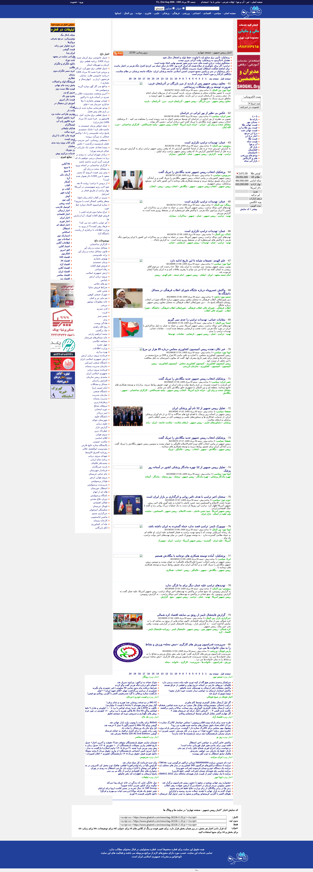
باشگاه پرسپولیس (98, 495)
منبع (172, 597)
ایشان (203, 275)
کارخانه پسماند (100, 520)
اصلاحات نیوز (64, 239)
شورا (147, 307)
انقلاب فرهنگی (224, 307)
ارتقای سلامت (181, 422)
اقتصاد (228, 632)
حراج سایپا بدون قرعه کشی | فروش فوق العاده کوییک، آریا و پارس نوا (91, 215)
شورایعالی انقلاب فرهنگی (173, 307)
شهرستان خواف (99, 420)
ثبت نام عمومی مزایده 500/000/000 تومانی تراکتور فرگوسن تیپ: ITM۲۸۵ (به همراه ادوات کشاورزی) (181, 762)
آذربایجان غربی (175, 101)
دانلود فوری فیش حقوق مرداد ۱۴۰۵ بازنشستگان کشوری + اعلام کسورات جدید (119, 753)
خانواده (175, 662)
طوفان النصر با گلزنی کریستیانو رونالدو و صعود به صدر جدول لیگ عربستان (195, 793)
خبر (247, 2)
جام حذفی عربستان (98, 474)
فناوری (148, 13)
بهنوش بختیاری (100, 258)
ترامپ (227, 154)
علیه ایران (218, 540)
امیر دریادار (102, 413)
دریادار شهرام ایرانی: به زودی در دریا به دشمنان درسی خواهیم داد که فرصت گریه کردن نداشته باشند (92, 158)
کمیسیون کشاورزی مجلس (191, 363)
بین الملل (128, 13)
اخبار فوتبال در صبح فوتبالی (220, 697)
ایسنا (228, 322)
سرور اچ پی (69, 92)
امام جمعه (179, 275)
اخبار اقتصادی (63, 214)
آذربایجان (156, 101)
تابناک (228, 234)
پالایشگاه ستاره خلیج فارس (94, 445)
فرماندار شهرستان (98, 470)
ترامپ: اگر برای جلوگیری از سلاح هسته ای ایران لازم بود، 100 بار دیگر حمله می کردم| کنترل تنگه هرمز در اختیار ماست (172, 65)
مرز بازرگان (204, 101)
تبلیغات (145, 777)
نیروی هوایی (101, 434)
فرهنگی (176, 13)
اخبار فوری (65, 221)
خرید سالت (69, 131)
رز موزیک (70, 149)
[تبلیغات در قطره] (63, 31)
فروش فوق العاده (98, 265)
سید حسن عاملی (202, 511)
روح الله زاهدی (100, 326)
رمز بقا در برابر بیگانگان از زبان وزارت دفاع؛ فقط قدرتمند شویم (200, 788)
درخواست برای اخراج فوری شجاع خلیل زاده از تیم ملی (204, 748)
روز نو (220, 737)
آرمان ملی (65, 174)
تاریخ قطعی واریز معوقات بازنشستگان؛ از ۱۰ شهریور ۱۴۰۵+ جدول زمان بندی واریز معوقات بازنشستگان (107, 745)
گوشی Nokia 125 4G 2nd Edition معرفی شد (134, 733)
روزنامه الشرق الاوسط (96, 452)
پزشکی (165, 13)
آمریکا (228, 540)
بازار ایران (206, 513)
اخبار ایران (65, 217)
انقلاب (228, 310)
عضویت (73, 2)
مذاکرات (182, 215)
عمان (189, 154)
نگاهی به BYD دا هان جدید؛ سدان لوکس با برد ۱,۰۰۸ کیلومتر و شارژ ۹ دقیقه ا (119, 708)
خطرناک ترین (100, 430)
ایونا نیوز (227, 90)
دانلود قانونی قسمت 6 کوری (143, 793)
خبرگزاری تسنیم (99, 513)
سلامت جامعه (165, 422)
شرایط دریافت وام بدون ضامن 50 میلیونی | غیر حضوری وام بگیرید (125, 688)
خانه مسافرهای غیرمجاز (95, 337)
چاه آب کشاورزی (99, 524)
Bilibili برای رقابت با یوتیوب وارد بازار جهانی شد (133, 722)
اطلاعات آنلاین (63, 242)
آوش (67, 196)
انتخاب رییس (171, 186)
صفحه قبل (225, 78)
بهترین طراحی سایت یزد (63, 114)
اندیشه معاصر (142, 737)
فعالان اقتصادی (100, 502)
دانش (217, 296)
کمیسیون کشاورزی (168, 363)
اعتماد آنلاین (64, 246)
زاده (148, 422)
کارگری (184, 662)
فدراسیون (217, 662)
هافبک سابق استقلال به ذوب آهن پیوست (211, 753)
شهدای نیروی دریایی (97, 456)
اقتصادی (207, 13)
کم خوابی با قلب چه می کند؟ (93, 222)
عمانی (172, 242)
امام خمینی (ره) (99, 387)
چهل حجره (102, 344)
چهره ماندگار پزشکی (221, 476)
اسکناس (66, 232)
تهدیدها (171, 334)
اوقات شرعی (228, 2)
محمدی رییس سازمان (96, 377)
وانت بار (71, 110)
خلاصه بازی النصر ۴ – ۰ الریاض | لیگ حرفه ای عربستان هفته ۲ (201, 710)
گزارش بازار (101, 427)
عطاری (71, 78)
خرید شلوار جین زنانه (64, 45)
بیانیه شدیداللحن (149, 124)
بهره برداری (101, 352)
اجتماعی (197, 13)
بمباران (172, 154)
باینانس (104, 280)
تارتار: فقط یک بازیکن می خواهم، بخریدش (210, 751)
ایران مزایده (217, 757)
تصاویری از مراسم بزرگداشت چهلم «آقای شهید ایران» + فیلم (127, 690)
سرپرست (195, 662)
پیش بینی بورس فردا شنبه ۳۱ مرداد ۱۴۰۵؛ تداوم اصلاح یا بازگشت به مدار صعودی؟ (117, 748)
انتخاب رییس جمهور (168, 124)
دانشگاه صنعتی (100, 391)
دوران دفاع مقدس (98, 499)
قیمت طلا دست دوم (65, 88)
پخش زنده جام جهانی (65, 85)
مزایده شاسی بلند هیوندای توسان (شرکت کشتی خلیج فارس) (201, 771)
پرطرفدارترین (100, 402)
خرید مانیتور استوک (65, 117)
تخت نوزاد (70, 60)
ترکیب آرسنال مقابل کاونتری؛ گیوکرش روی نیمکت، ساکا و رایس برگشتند (195, 708)
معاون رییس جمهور (221, 101)
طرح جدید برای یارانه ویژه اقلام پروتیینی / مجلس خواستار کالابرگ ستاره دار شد (192, 722)
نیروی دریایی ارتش (98, 276)
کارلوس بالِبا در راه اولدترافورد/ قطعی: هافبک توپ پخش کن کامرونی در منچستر (118, 765)
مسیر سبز (102, 316)
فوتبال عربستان (100, 506)
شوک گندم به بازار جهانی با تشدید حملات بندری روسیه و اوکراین (200, 791)
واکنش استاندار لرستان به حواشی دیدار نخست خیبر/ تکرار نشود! (200, 690)
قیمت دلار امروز (67, 99)
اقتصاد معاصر (63, 275)
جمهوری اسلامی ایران (96, 373)
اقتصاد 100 (64, 257)
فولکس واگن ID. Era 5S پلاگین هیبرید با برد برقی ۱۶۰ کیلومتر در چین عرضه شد (118, 710)
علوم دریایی (101, 423)
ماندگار (156, 476)
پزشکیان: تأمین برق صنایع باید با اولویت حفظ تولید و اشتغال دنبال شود (196, 57)
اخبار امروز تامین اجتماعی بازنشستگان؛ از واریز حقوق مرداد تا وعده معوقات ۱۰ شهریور (115, 751)
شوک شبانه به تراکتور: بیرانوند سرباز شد (137, 682)
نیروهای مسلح (100, 405)
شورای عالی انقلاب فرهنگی (201, 307)
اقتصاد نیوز (65, 278)
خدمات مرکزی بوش (65, 153)
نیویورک (162, 540)
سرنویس (226, 175)
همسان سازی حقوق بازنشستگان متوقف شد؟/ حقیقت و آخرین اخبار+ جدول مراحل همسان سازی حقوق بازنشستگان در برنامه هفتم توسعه (91, 742)
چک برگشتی (101, 330)
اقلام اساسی (101, 438)
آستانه (148, 476)
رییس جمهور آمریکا (221, 511)
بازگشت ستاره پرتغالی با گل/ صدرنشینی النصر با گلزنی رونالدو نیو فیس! (122, 693)
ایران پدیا (70, 53)
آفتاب (67, 185)
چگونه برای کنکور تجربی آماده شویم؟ (139, 785)
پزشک (177, 476)
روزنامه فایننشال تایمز (159, 629)
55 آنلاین (66, 163)
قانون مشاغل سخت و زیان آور (92, 251)
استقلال (66, 228)
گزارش (212, 154)
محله (167, 662)
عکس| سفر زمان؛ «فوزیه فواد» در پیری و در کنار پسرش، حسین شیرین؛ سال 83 (192, 730)
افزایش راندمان (99, 380)
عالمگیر (179, 449)
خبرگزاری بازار (223, 618)
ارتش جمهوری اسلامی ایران (93, 359)
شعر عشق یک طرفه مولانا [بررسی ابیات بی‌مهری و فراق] (129, 791)
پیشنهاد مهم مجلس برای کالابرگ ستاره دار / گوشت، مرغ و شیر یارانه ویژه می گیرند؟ (190, 728)
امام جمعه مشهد (223, 275)
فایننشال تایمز (178, 629)
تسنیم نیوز (226, 296)
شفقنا (228, 411)
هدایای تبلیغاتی (68, 128)
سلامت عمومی (100, 441)
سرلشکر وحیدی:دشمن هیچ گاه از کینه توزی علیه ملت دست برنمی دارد (196, 682)
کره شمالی (225, 629)
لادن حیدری (102, 308)
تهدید (220, 154)
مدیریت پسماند (100, 398)
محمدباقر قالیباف (99, 463)
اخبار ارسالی (64, 210)
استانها (118, 13)
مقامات (180, 334)
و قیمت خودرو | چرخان (137, 697)
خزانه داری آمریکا (188, 124)
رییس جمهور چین (209, 629)
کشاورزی (205, 366)
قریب (104, 312)
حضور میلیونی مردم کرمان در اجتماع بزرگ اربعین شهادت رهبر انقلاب (197, 785)
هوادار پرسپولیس (99, 481)
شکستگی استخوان (98, 509)
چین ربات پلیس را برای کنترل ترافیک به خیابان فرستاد (131, 730)
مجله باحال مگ (67, 35)
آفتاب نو (66, 189)
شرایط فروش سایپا (98, 287)
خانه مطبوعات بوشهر (97, 301)
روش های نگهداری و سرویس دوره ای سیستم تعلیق (132, 713)
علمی (156, 13)
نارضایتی (181, 242)
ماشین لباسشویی (99, 517)
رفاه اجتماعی (101, 269)
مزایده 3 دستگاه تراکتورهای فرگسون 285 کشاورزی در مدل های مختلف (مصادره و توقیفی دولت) (184, 765)
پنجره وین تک (68, 96)
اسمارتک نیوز (63, 235)
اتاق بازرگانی (101, 527)
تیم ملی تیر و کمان (98, 298)
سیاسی (217, 13)
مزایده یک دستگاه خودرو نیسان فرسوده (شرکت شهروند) (203, 768)
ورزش (227, 662)
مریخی (104, 305)
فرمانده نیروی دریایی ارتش (94, 355)
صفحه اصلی (257, 2)
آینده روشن (64, 203)
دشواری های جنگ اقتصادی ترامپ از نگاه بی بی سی (132, 771)
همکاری (169, 570)
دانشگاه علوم (101, 416)
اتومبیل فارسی (63, 207)
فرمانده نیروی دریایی (97, 369)
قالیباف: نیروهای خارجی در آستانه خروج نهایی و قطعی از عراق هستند (197, 685)
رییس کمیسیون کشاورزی (219, 363)
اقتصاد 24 (65, 260)
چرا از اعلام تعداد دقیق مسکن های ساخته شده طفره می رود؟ (201, 725)
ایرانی (202, 124)
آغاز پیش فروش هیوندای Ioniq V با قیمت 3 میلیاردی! (131, 705)
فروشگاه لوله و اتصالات (63, 81)
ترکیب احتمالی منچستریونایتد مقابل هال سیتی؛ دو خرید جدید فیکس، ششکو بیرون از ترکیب (187, 705)
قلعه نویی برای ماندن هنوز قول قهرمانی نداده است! (206, 745)
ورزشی (186, 13)
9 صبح (67, 171)
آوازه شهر (65, 192)
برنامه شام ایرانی (98, 459)
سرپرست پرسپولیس (97, 484)
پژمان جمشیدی (100, 262)
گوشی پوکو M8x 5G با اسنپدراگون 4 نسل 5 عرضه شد (130, 725)
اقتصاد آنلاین (64, 268)
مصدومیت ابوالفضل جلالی (94, 448)
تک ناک (145, 717)
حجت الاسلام (185, 511)
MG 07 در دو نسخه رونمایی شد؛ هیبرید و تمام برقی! (131, 702)
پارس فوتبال (225, 651)
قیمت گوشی (69, 49)
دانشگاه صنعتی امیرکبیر (96, 362)
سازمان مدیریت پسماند (96, 366)
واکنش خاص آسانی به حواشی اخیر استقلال (210, 742)
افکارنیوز (65, 253)
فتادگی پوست (100, 323)
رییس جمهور (190, 101)
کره (221, 632)
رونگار (228, 204)
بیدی (105, 319)
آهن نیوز (66, 199)
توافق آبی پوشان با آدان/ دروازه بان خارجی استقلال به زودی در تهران (124, 768)
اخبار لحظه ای (63, 224)
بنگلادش (183, 186)
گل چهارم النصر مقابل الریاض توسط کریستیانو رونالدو (205, 713)
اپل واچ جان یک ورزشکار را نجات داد (139, 728)
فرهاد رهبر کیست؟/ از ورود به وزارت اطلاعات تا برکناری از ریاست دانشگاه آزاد (92, 230)
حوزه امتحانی (101, 409)
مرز (164, 101)
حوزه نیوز (226, 500)
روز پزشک (167, 476)
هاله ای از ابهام (100, 491)
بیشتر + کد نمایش (248, 209)
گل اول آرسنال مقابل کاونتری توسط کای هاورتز (208, 702)
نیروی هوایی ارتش (98, 477)
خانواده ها (206, 662)
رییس (160, 186)
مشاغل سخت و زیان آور (219, 124)
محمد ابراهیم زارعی (97, 334)
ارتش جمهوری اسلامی (96, 273)
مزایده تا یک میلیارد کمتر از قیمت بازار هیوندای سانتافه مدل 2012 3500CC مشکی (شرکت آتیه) (185, 773)
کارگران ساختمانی (130, 124)
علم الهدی (167, 275)
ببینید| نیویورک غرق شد (220, 693)
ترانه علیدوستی (100, 255)
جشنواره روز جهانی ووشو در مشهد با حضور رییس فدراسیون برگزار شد (196, 782)
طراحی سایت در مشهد (64, 56)
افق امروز (65, 250)
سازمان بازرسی (190, 366)
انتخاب (152, 186)
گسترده (207, 540)
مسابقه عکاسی (100, 341)
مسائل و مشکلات (99, 384)
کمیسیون (216, 366)
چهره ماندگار (202, 476)
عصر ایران (226, 116)
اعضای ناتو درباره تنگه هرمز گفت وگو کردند (136, 685)
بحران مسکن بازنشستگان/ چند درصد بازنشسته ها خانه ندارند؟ (201, 733)
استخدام (205, 2)
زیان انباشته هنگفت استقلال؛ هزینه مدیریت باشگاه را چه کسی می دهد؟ (195, 68)
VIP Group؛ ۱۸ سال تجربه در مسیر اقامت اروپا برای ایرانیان (127, 788)
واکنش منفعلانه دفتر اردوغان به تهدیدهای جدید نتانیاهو (205, 688)
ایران (210, 275)
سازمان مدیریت (99, 395)
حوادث (139, 13)
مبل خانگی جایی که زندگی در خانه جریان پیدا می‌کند (132, 782)
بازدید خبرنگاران (99, 466)
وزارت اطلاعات (100, 348)
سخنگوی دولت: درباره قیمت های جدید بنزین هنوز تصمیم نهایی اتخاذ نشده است (192, 63)
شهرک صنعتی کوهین (97, 294)
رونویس (227, 145)
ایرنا (229, 559)
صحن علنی (102, 291)
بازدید (146, 101)
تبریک (170, 449)
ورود (81, 2)
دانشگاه (155, 307)
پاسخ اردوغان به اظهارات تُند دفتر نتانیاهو (137, 773)
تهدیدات (205, 242)
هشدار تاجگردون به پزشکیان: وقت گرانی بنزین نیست (204, 60)
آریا (68, 178)
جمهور (192, 186)
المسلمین (158, 511)
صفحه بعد (214, 78)
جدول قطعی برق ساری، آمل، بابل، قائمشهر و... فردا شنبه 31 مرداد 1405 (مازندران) (91, 118)
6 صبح (67, 167)
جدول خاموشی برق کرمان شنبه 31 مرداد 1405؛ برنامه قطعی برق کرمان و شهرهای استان (91, 61)
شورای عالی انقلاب (213, 310)
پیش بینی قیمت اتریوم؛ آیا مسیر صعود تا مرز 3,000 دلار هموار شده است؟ (92, 176)
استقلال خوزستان (99, 488)
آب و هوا (240, 2)
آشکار (67, 181)
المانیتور (181, 154)
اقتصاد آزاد (217, 717)
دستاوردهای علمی (212, 422)
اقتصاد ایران (64, 271)
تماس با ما (215, 2)
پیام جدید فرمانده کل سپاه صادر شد (140, 762)
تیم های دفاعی (100, 283)
